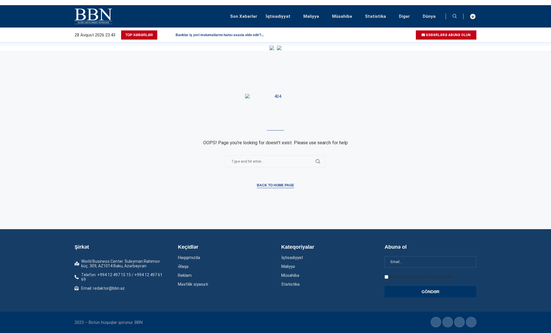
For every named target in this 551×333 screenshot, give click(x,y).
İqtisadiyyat (278, 16)
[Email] (411, 35)
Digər (404, 16)
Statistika (375, 16)
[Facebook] (391, 35)
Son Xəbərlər (243, 16)
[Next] (170, 35)
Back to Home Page (275, 185)
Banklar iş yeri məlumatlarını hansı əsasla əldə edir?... (220, 35)
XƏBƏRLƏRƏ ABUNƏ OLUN (448, 35)
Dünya (429, 16)
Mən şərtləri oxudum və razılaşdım (421, 276)
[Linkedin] (398, 35)
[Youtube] (404, 35)
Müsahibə (342, 16)
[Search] (454, 16)
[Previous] (163, 35)
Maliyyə (311, 16)
